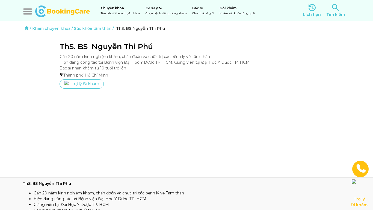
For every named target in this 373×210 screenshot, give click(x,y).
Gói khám (237, 10)
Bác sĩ (203, 10)
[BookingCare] (62, 10)
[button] (27, 11)
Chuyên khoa (120, 10)
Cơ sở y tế (166, 10)
